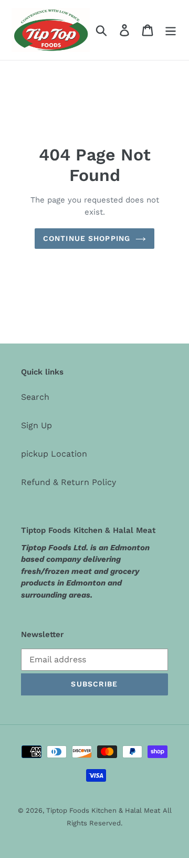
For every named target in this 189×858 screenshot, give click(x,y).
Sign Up (36, 425)
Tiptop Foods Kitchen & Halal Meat (103, 810)
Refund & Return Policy (68, 482)
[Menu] (170, 30)
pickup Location (54, 454)
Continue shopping (86, 238)
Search (35, 397)
